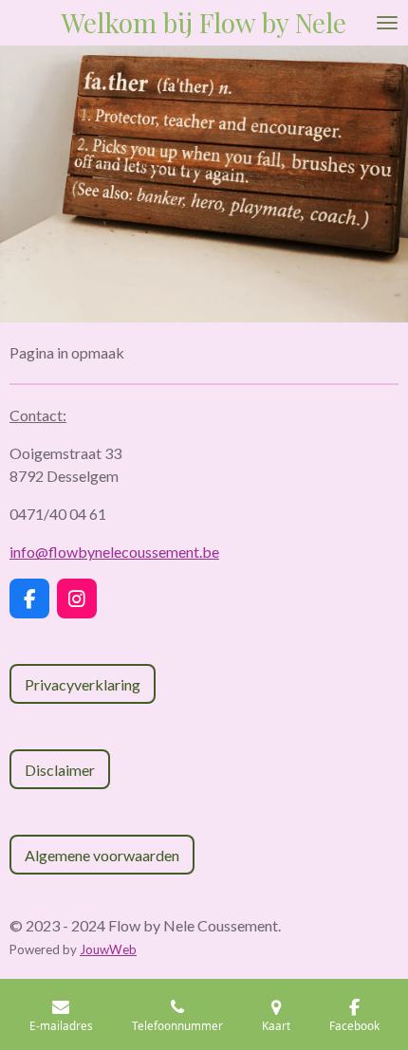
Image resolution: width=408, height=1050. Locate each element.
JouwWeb (108, 949)
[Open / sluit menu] (387, 23)
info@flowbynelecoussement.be (114, 552)
